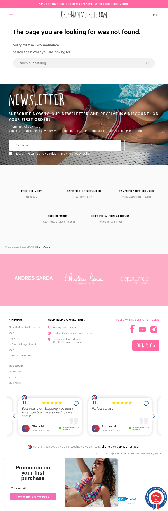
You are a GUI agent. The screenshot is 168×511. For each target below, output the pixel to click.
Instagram (153, 329)
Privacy (38, 247)
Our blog (145, 345)
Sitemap (13, 377)
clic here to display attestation (121, 447)
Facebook (132, 329)
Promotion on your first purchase (33, 473)
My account (16, 366)
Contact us (15, 371)
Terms (47, 247)
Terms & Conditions (20, 356)
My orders (15, 383)
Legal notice (16, 339)
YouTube (142, 329)
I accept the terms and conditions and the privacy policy (52, 153)
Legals (159, 453)
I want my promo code (32, 496)
